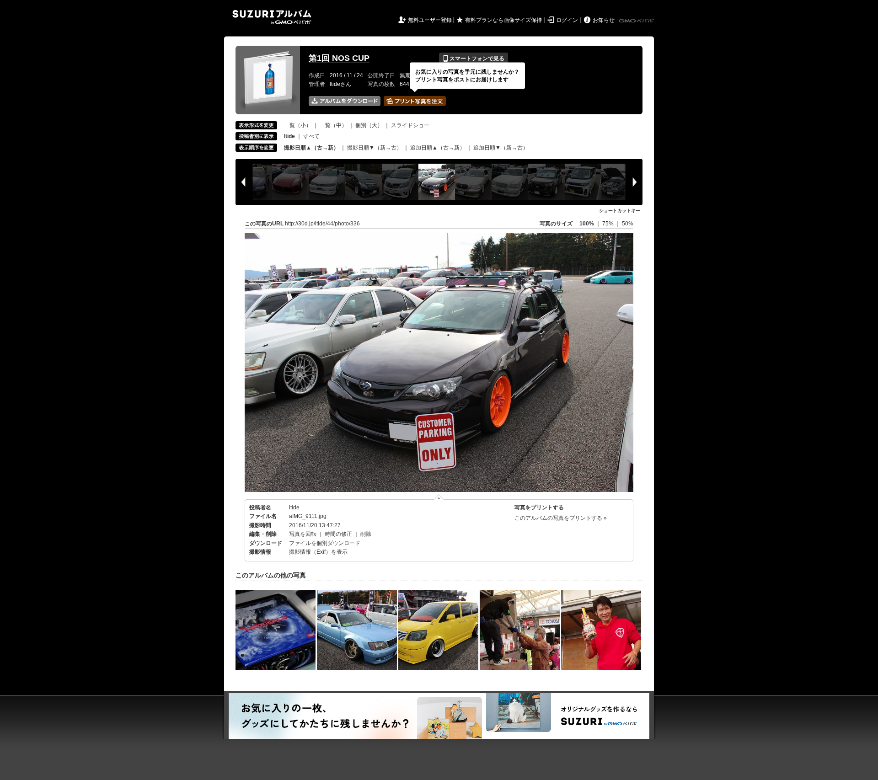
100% (586, 223)
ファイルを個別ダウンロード (324, 543)
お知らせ (604, 20)
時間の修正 (338, 534)
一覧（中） (333, 125)
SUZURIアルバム (272, 17)
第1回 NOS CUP (339, 58)
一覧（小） (297, 125)
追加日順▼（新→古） (500, 147)
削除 (365, 534)
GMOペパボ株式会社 (637, 21)
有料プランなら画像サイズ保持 (503, 20)
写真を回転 (302, 534)
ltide (294, 507)
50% (627, 223)
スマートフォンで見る (473, 58)
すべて (311, 136)
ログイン (567, 20)
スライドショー (410, 125)
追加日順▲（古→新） (437, 147)
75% (608, 223)
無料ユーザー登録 (430, 20)
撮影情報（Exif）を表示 (318, 552)
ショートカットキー (619, 210)
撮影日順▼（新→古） (374, 147)
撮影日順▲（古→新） (311, 147)
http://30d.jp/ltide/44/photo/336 (322, 223)
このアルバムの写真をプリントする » (560, 518)
